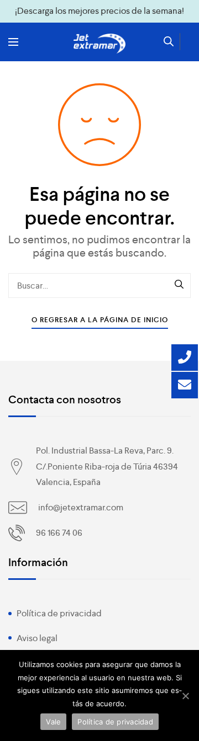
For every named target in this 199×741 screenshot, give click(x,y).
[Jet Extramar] (99, 44)
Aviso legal (37, 638)
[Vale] (185, 695)
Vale (53, 721)
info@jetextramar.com (80, 507)
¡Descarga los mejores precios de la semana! (99, 11)
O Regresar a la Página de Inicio (100, 319)
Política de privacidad (59, 613)
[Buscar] (180, 285)
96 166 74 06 (59, 533)
